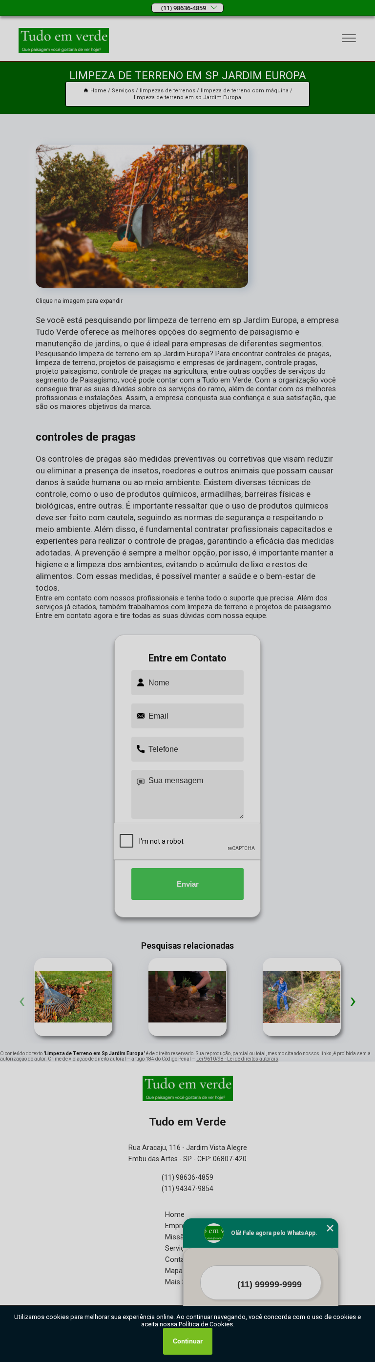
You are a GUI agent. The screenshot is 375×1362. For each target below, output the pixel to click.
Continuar (188, 1341)
